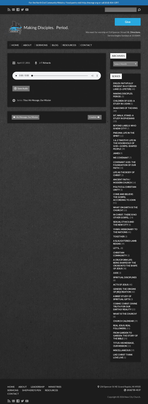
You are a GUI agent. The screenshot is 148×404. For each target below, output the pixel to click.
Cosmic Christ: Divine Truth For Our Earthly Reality (125, 306)
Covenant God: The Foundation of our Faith (124, 165)
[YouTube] (26, 9)
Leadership (38, 386)
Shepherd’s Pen (31, 390)
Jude (115, 273)
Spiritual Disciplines (124, 277)
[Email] (13, 9)
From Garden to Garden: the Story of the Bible (125, 336)
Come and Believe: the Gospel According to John (124, 197)
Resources (51, 390)
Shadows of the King (125, 108)
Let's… (116, 248)
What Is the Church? (125, 314)
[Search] (139, 9)
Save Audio (22, 88)
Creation (93, 117)
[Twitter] (22, 9)
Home (11, 386)
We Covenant (121, 157)
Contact (13, 393)
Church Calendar (123, 321)
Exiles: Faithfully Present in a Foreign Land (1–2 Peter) (124, 86)
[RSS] (9, 9)
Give (128, 21)
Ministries (54, 386)
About (22, 386)
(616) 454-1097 (112, 2)
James (116, 153)
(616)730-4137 (134, 390)
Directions (135, 32)
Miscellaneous (121, 350)
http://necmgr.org (90, 2)
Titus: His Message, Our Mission (37, 100)
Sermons (12, 390)
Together (118, 236)
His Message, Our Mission (27, 117)
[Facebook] (17, 9)
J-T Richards (45, 63)
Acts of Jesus (120, 284)
